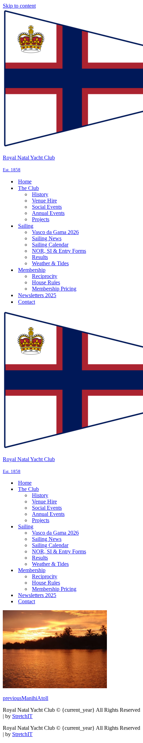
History (40, 194)
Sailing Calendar (50, 245)
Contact (26, 302)
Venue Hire (44, 201)
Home (25, 181)
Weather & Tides (50, 263)
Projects (40, 219)
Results (40, 257)
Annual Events (48, 213)
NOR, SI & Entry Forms (59, 251)
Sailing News (46, 238)
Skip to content (19, 6)
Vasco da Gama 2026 (55, 232)
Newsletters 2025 (37, 295)
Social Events (47, 207)
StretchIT (22, 716)
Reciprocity (44, 276)
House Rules (46, 282)
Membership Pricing (54, 289)
